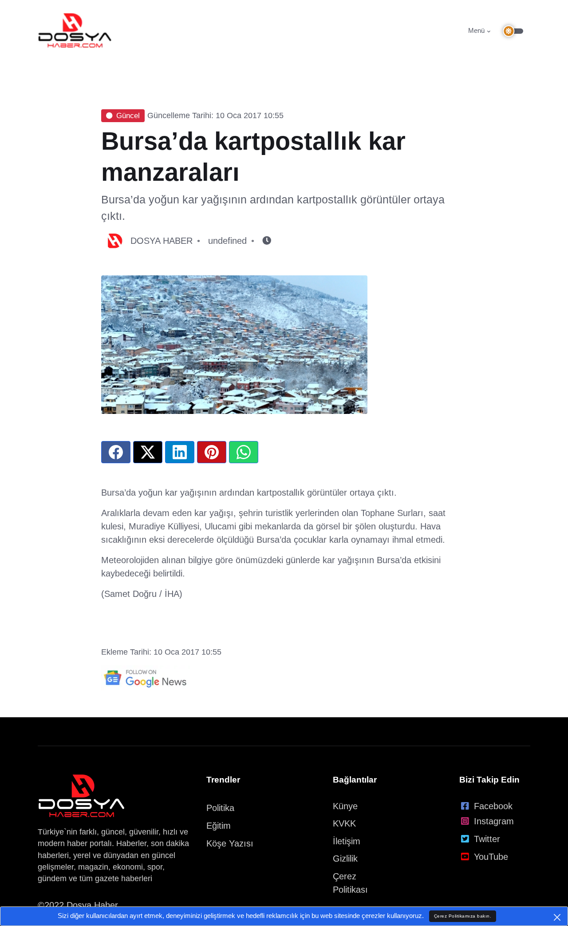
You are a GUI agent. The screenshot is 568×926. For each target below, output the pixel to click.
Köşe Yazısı (229, 843)
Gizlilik (345, 858)
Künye (345, 806)
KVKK (344, 823)
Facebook (493, 806)
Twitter (487, 839)
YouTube (491, 857)
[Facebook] (115, 452)
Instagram (494, 821)
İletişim (346, 841)
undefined (227, 241)
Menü (476, 30)
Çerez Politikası (350, 882)
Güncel (128, 115)
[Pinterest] (211, 452)
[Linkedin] (179, 452)
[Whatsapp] (243, 452)
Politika (220, 808)
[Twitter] (147, 452)
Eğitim (218, 826)
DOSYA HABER (161, 241)
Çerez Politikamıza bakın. (463, 916)
